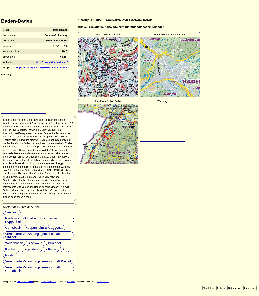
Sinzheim (12, 212)
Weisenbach (14, 243)
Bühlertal (54, 243)
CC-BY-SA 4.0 (103, 281)
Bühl (65, 249)
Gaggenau (55, 228)
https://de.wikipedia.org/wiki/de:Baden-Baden (42, 67)
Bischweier (35, 243)
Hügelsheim (31, 249)
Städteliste (208, 288)
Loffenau (51, 249)
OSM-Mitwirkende (48, 281)
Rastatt (10, 255)
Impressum (250, 288)
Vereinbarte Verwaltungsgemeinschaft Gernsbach (32, 268)
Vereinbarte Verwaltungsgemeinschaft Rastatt (38, 261)
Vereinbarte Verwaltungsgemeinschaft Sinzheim (32, 235)
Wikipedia (71, 281)
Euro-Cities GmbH (25, 281)
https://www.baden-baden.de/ (51, 62)
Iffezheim (11, 249)
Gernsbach (13, 228)
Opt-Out (221, 288)
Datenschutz (234, 288)
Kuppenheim (34, 228)
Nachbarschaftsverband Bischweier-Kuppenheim (31, 219)
